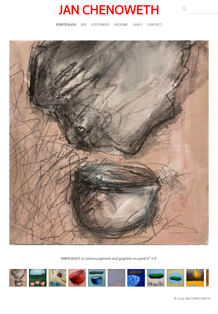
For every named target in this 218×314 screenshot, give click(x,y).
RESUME (121, 25)
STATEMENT (100, 25)
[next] (204, 148)
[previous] (14, 148)
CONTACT (154, 25)
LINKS (137, 25)
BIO (83, 25)
